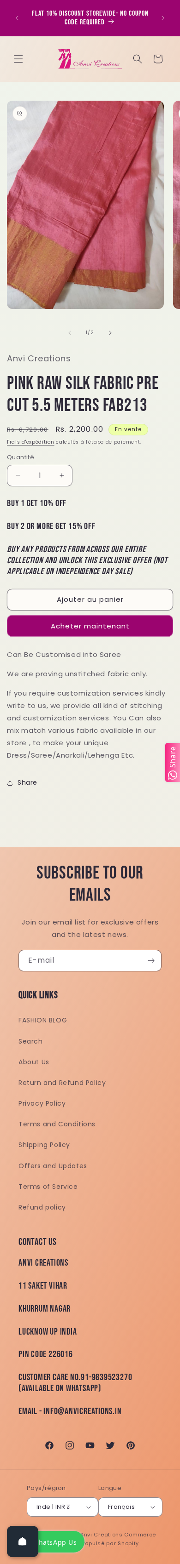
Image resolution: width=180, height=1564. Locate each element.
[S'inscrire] (151, 960)
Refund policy (42, 1207)
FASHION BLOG (42, 1020)
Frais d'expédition (30, 442)
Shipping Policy (44, 1144)
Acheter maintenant (90, 626)
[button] (18, 59)
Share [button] (27, 782)
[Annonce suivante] (163, 18)
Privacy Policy (42, 1103)
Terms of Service (48, 1186)
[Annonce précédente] (17, 18)
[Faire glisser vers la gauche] (70, 333)
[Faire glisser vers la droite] (110, 333)
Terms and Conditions (57, 1124)
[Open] (22, 1541)
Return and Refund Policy (62, 1082)
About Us (33, 1062)
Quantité (20, 457)
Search (30, 1041)
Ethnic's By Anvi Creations (85, 1534)
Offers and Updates (52, 1165)
